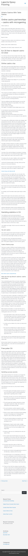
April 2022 (5, 532)
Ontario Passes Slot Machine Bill (8, 171)
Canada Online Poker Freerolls (9, 507)
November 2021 (6, 534)
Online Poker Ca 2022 (7, 514)
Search (2, 490)
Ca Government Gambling (8, 500)
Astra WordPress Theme (14, 553)
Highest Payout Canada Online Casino (11, 504)
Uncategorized (6, 544)
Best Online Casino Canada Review (8, 273)
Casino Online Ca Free (7, 510)
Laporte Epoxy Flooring (8, 3)
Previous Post (4, 480)
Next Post (24, 480)
